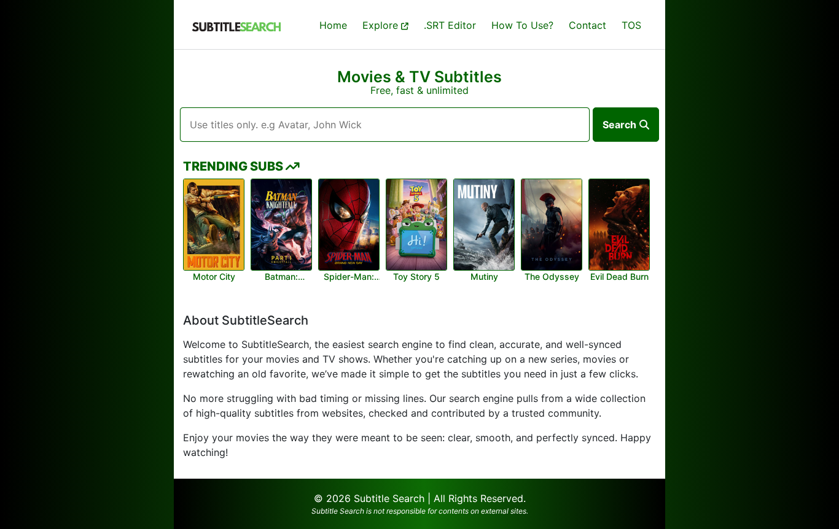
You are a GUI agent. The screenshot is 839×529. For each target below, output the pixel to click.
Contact (587, 25)
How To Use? (522, 25)
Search (619, 124)
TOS (631, 25)
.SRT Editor (450, 25)
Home (333, 25)
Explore (381, 25)
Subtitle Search (389, 498)
